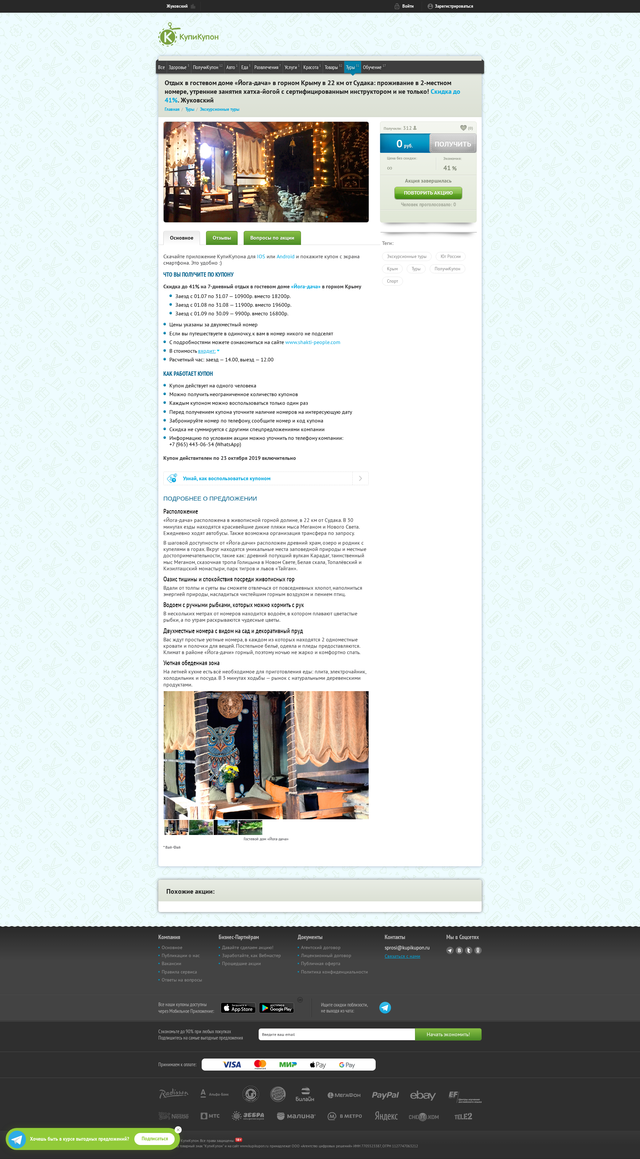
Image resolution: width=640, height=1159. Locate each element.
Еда (246, 66)
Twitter (468, 950)
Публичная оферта (320, 963)
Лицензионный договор (326, 955)
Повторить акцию (428, 192)
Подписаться (155, 1139)
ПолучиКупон (208, 66)
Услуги (292, 66)
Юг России (451, 256)
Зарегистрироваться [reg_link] (454, 6)
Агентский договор (321, 947)
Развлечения (267, 66)
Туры (352, 66)
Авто (232, 66)
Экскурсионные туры (407, 256)
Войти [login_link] (408, 6)
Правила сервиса (179, 972)
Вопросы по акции (272, 237)
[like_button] (463, 128)
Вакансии (171, 963)
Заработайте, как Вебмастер (251, 955)
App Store (238, 1007)
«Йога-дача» (306, 286)
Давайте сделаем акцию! (247, 947)
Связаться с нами (402, 956)
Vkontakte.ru (459, 950)
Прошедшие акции (241, 963)
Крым (392, 268)
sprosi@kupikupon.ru (407, 947)
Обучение (374, 66)
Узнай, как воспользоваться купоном (227, 478)
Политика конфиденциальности (334, 972)
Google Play (276, 1007)
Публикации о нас (181, 955)
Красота (312, 66)
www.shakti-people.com (312, 342)
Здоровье (179, 66)
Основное (181, 237)
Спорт (392, 281)
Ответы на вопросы (182, 980)
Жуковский (177, 6)
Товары (333, 66)
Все (161, 67)
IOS (262, 256)
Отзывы (222, 237)
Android (286, 256)
